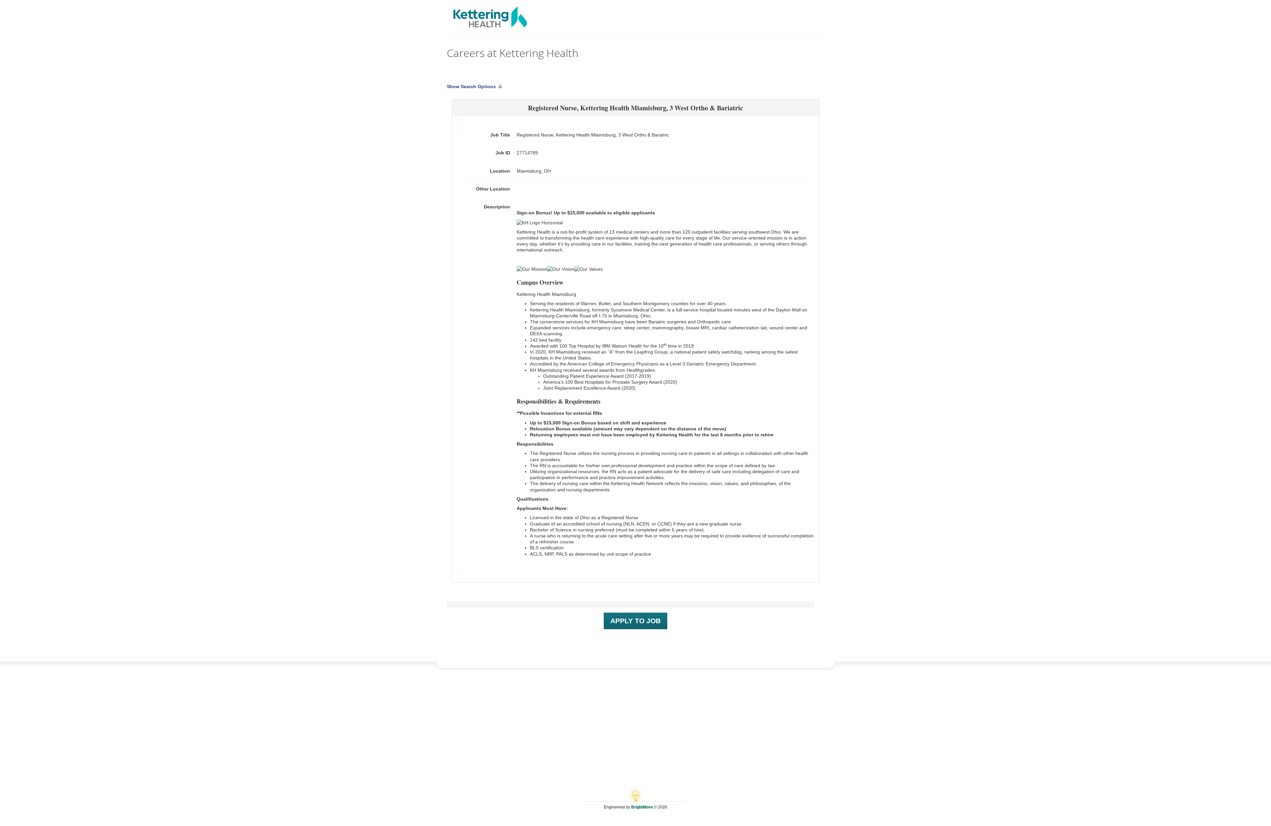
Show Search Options (471, 86)
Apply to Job (635, 621)
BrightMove (642, 807)
